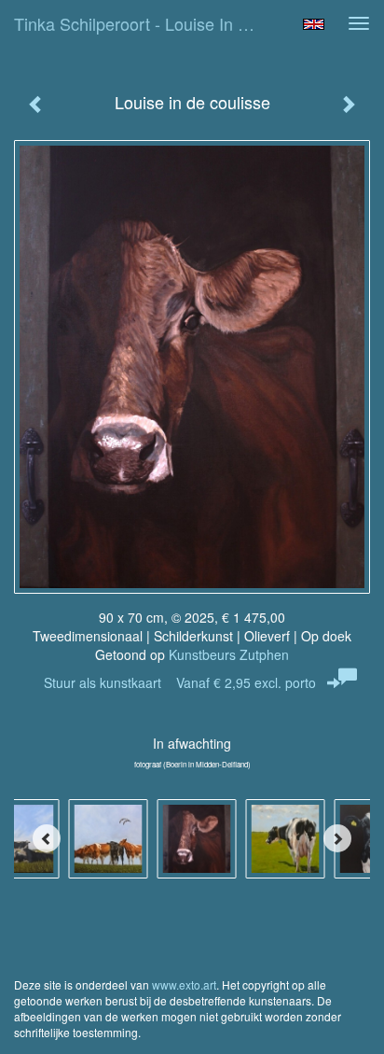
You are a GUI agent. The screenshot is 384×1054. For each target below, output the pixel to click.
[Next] (337, 838)
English (313, 24)
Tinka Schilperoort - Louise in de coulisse (146, 23)
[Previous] (47, 838)
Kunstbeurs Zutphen (229, 654)
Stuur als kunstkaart (180, 682)
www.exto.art (184, 984)
